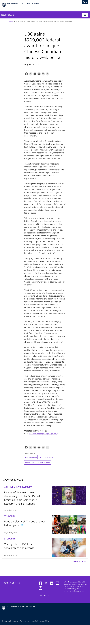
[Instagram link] (41, 589)
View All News (80, 561)
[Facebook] (26, 74)
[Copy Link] (43, 74)
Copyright (34, 621)
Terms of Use (24, 621)
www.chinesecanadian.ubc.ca (42, 434)
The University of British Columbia (38, 4)
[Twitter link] (47, 584)
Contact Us (44, 595)
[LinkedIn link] (52, 584)
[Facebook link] (41, 584)
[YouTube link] (58, 584)
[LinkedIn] (35, 74)
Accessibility (44, 621)
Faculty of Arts (7, 15)
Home (3, 21)
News (11, 21)
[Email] (39, 74)
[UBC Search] (85, 2)
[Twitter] (30, 74)
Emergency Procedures (10, 621)
